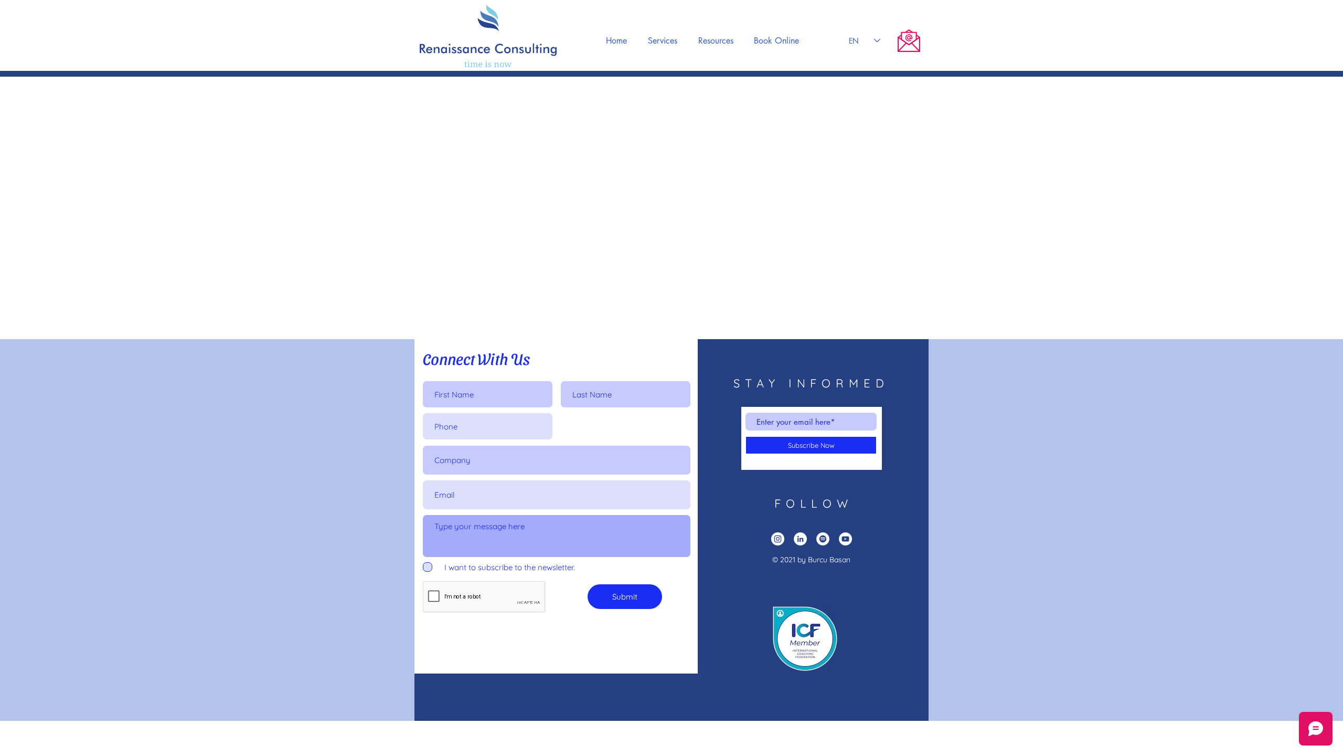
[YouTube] (845, 538)
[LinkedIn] (800, 538)
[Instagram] (777, 538)
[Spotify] (822, 538)
